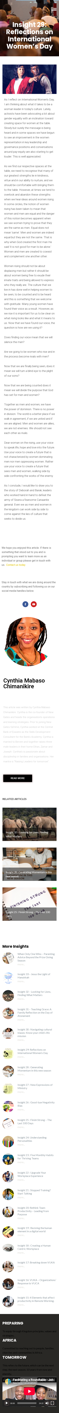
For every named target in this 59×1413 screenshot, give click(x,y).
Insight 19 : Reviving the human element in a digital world (35, 1229)
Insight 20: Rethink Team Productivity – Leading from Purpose (33, 1211)
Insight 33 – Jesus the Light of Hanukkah (34, 975)
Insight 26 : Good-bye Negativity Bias (36, 1104)
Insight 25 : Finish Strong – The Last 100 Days (35, 1121)
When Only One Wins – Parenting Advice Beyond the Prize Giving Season (36, 957)
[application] (29, 1391)
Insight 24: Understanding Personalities (32, 1139)
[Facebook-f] (25, 604)
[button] (28, 91)
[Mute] (47, 1403)
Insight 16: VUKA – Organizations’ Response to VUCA (37, 1281)
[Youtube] (34, 604)
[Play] (6, 1403)
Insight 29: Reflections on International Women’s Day (33, 1051)
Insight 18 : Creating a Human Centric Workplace (34, 1247)
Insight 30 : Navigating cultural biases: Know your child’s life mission (35, 1033)
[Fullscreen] (52, 1403)
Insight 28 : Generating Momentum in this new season (34, 1069)
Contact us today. (16, 564)
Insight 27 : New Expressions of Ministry (35, 1086)
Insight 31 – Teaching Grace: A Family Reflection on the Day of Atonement (35, 1012)
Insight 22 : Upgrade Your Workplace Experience (32, 1174)
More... (21, 964)
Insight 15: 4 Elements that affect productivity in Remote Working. (36, 1299)
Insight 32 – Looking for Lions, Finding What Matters (34, 993)
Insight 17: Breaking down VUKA (36, 1262)
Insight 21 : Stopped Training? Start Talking (34, 1192)
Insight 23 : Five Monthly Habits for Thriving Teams (36, 1156)
